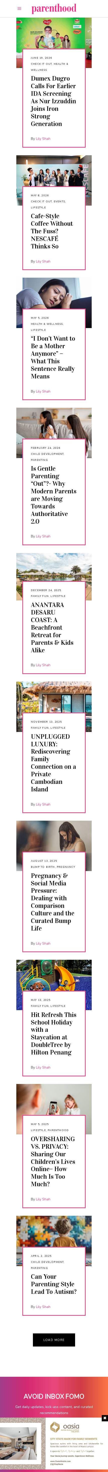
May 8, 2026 (40, 195)
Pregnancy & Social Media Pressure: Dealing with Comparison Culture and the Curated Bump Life (52, 902)
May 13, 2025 (40, 1000)
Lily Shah (43, 138)
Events (59, 201)
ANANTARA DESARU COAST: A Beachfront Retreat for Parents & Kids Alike (52, 627)
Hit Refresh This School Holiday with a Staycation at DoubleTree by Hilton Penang (53, 1034)
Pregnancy (66, 867)
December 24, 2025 (46, 590)
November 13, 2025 (46, 722)
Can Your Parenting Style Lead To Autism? (54, 1284)
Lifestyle (38, 207)
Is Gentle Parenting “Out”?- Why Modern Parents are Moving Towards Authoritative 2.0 (53, 495)
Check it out (41, 64)
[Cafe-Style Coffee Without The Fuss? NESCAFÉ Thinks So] (54, 180)
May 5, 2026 (40, 318)
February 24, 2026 (45, 448)
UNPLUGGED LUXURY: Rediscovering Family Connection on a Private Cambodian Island (53, 763)
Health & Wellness (47, 324)
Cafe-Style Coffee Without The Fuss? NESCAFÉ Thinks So (52, 231)
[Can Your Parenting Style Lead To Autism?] (54, 1241)
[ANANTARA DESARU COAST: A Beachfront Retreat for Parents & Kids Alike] (54, 576)
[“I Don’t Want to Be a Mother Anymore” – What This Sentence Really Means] (54, 303)
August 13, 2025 (44, 861)
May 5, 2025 (40, 1124)
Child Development (47, 454)
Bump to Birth (43, 867)
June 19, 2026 (41, 58)
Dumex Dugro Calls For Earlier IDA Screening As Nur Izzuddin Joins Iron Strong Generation (53, 101)
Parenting (39, 460)
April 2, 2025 (41, 1256)
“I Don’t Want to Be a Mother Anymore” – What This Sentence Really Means (53, 357)
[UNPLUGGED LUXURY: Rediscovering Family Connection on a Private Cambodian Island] (54, 707)
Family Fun (40, 596)
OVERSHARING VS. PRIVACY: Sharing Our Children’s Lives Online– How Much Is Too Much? (53, 1161)
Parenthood (58, 1130)
